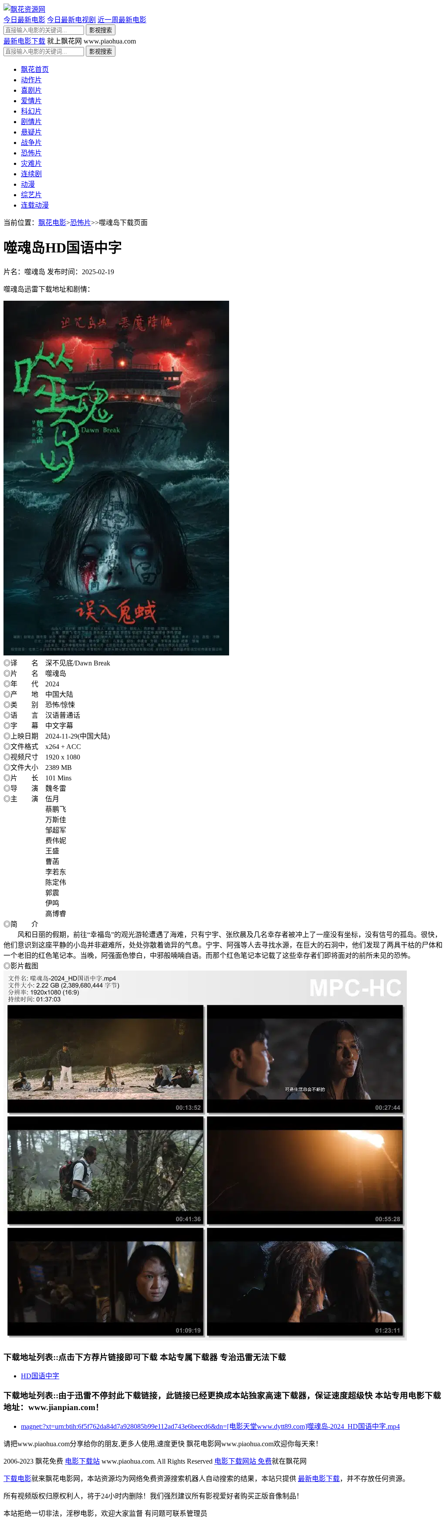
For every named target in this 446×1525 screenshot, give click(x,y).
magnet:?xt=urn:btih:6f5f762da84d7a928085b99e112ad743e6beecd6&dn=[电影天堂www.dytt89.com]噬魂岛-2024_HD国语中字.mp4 (210, 1426)
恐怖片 (31, 153)
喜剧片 (31, 90)
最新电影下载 (24, 41)
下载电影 (17, 1478)
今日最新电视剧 (71, 20)
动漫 (28, 184)
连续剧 (31, 174)
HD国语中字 (40, 1376)
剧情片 (31, 121)
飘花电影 (52, 222)
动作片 (31, 80)
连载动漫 (35, 205)
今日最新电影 (24, 20)
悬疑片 (31, 132)
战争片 (31, 142)
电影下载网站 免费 (243, 1461)
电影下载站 (82, 1461)
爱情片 (31, 100)
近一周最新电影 (122, 20)
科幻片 (31, 111)
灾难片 (31, 163)
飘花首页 (35, 69)
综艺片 (31, 194)
